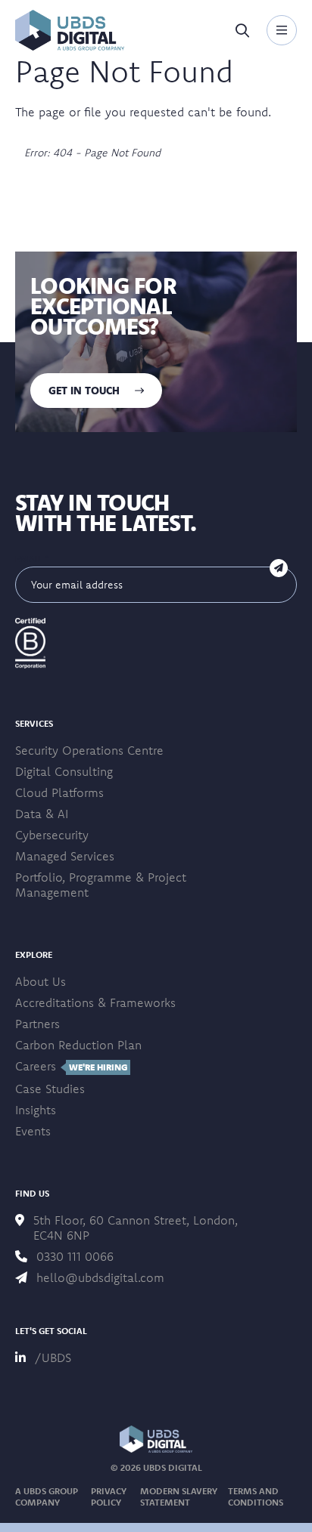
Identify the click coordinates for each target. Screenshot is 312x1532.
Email (32, 558)
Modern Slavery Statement (178, 1496)
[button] (69, 30)
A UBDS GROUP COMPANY (46, 1496)
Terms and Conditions (255, 1496)
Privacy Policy (108, 1496)
